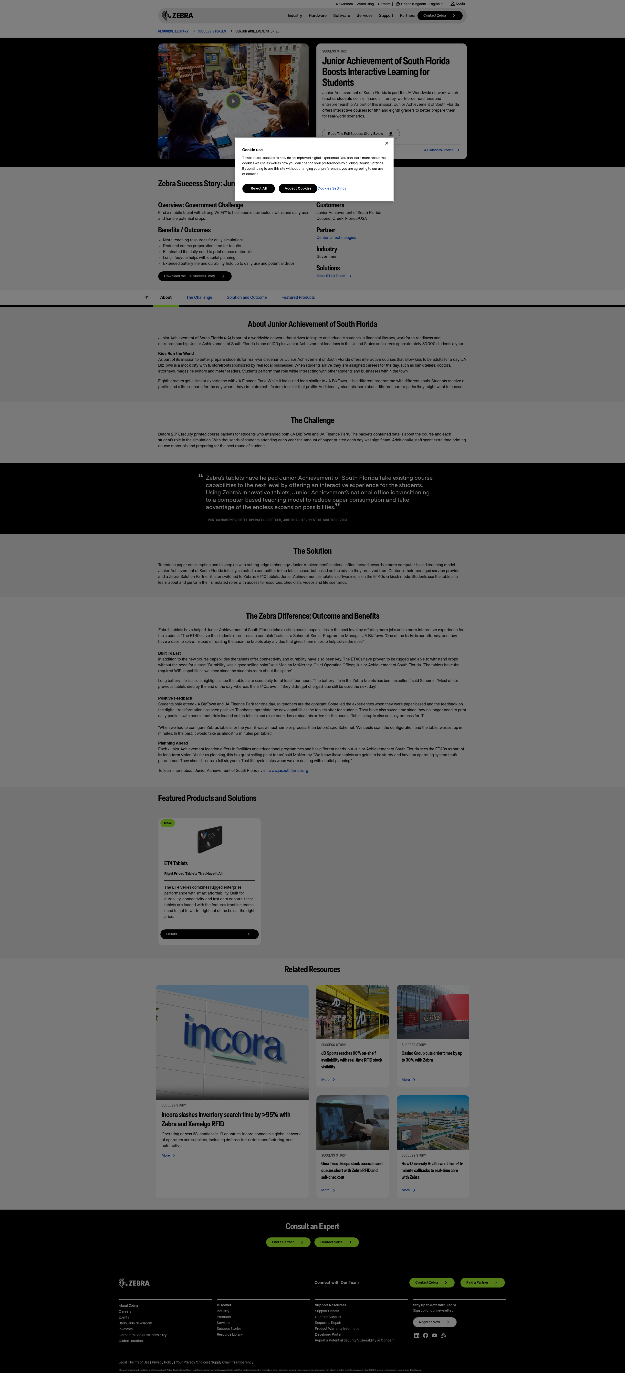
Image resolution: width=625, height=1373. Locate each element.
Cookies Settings (331, 188)
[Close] (386, 143)
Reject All (259, 188)
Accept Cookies (298, 188)
